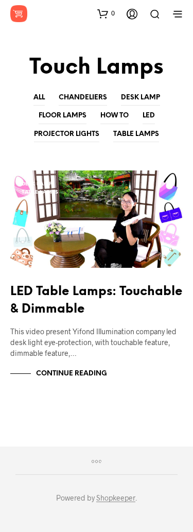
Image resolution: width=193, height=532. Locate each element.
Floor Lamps (62, 115)
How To (114, 115)
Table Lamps (136, 134)
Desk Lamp (140, 97)
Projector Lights (66, 134)
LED (149, 115)
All (39, 97)
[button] (106, 13)
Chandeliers (83, 97)
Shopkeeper (115, 498)
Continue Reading (71, 373)
